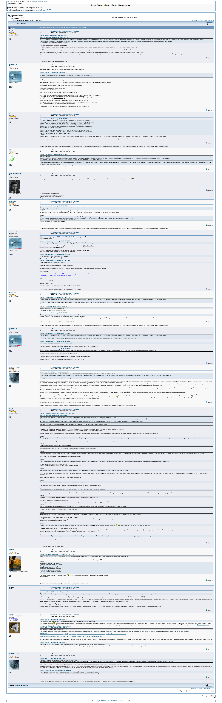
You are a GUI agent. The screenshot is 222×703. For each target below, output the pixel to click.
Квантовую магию (136, 597)
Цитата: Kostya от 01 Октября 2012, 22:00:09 (53, 306)
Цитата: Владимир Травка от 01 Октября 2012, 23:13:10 (57, 413)
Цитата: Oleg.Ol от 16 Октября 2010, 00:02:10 (53, 72)
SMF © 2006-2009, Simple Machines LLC (118, 701)
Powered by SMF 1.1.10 (99, 701)
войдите (32, 1)
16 (24, 24)
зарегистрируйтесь (43, 1)
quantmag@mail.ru (41, 10)
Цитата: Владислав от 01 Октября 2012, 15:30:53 (55, 241)
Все (26, 24)
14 (19, 24)
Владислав (12, 114)
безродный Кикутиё (15, 173)
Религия (16, 18)
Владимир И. (13, 64)
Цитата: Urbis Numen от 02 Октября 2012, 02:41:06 (55, 670)
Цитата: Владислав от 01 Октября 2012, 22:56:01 (55, 333)
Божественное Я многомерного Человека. (28, 20)
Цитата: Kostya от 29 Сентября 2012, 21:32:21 (54, 119)
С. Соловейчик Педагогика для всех (86, 211)
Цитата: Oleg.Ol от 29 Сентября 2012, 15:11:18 (54, 372)
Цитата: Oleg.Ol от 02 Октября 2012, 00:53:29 (53, 619)
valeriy (11, 614)
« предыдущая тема (196, 20)
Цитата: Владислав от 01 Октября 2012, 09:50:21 (55, 297)
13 (18, 24)
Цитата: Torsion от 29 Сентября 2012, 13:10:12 (54, 592)
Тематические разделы (19, 17)
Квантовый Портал (17, 15)
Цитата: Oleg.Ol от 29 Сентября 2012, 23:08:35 (54, 37)
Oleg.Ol (11, 31)
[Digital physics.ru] (12, 87)
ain (10, 149)
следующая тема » (208, 20)
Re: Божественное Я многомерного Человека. (64, 31)
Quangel (11, 549)
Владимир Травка (14, 367)
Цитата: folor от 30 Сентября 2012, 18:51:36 (53, 35)
